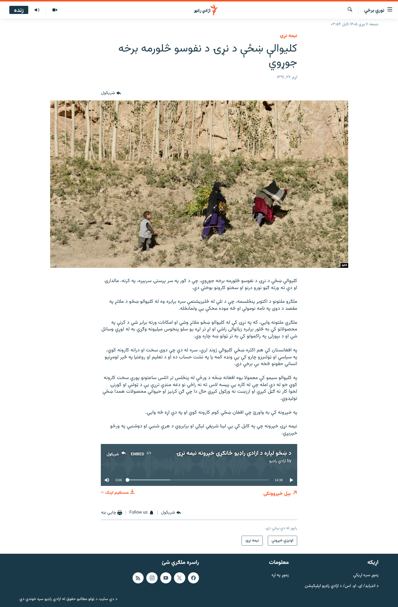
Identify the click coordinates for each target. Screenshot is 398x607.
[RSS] (138, 577)
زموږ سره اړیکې (365, 575)
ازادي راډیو (277, 461)
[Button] (111, 93)
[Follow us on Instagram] (151, 577)
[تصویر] (55, 10)
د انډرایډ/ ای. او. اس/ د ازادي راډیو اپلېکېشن (341, 586)
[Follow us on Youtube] (165, 577)
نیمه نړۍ (288, 36)
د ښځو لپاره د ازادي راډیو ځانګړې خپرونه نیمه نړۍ (233, 453)
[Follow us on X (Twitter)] (179, 577)
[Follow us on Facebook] (193, 577)
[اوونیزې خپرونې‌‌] (37, 10)
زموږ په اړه (280, 575)
